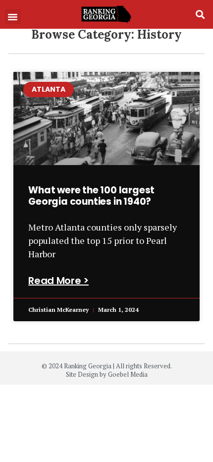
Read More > (58, 281)
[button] (13, 17)
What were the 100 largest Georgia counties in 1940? (91, 195)
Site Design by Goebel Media (107, 374)
